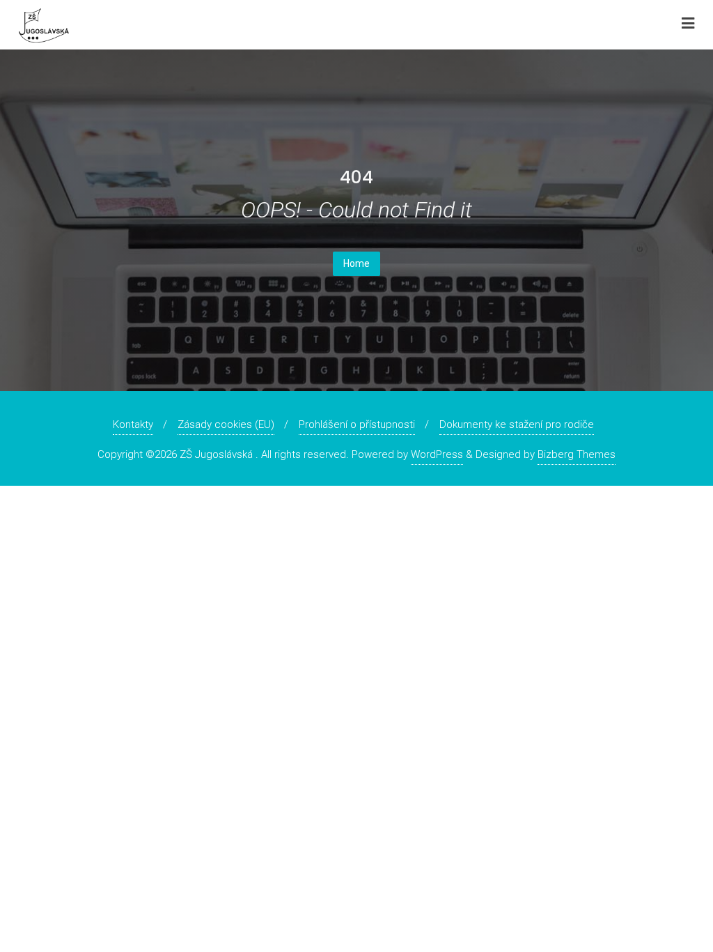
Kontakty (133, 424)
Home (356, 263)
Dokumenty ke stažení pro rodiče (516, 424)
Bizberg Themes (577, 454)
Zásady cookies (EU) (226, 424)
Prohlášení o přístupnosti (357, 424)
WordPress (437, 454)
